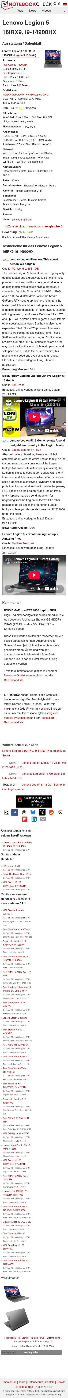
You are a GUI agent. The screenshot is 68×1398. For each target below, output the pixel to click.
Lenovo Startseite (22, 219)
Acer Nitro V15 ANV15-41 (15, 1056)
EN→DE (33, 269)
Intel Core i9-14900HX (15, 64)
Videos (46, 11)
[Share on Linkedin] (34, 819)
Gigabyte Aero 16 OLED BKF (17, 1221)
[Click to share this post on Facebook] (14, 812)
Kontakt (49, 1382)
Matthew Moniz (21, 543)
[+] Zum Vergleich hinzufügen (23, 226)
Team (21, 1382)
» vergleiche (52, 226)
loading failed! (9, 1352)
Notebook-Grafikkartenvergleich (23, 675)
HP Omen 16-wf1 (11, 866)
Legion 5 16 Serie (24, 55)
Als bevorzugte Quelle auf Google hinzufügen (37, 801)
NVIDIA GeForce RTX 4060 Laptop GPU (25, 94)
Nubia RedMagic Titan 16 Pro (17, 874)
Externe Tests (53, 1337)
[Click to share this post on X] (42, 812)
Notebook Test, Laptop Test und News (25, 1337)
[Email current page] (43, 819)
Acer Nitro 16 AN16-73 (14, 1233)
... (64, 11)
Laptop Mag (19, 450)
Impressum (9, 1382)
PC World (18, 269)
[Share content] (6, 812)
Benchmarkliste (13, 680)
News (32, 11)
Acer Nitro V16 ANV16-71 (15, 1044)
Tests (20, 11)
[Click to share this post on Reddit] (51, 812)
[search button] (55, 4)
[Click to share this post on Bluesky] (33, 812)
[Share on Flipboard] (24, 819)
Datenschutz (35, 1382)
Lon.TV (16, 385)
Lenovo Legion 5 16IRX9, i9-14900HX (26, 751)
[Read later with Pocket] (60, 812)
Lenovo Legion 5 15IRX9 (15, 1017)
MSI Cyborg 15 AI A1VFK (16, 1133)
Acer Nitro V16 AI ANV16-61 (17, 929)
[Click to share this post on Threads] (24, 812)
